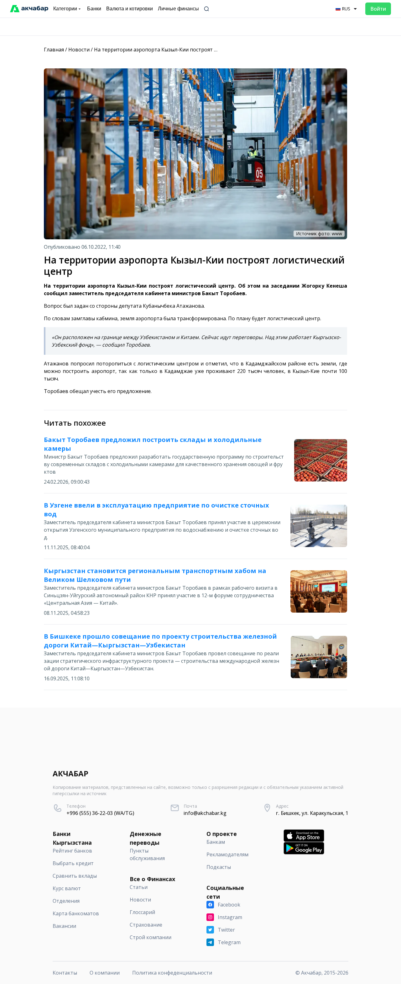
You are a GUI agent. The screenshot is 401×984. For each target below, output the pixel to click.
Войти (378, 8)
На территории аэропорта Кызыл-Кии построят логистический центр (180, 49)
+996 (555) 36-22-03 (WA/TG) (100, 813)
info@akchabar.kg (205, 813)
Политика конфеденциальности (172, 972)
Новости (79, 49)
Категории (65, 8)
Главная (54, 49)
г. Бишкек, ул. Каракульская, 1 (312, 813)
